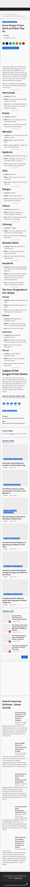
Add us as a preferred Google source (10, 48)
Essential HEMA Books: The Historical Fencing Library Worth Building (20, 747)
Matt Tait (18, 783)
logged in (12, 433)
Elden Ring (6, 538)
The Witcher (7, 484)
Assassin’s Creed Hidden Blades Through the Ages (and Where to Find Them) (14, 572)
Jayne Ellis (18, 722)
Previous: (13, 417)
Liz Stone (6, 35)
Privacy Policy (18, 878)
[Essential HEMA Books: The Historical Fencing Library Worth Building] (8, 748)
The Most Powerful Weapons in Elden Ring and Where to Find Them (14, 544)
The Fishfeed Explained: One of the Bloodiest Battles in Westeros (6, 638)
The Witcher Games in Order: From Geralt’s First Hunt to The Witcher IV (14, 491)
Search (24, 657)
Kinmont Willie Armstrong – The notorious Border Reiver (6, 618)
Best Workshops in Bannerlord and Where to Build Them (13, 518)
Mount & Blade (12, 510)
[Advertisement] (15, 678)
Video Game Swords (12, 22)
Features (6, 510)
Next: (13, 422)
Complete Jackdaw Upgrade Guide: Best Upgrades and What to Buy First (14, 600)
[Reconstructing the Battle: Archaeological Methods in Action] (8, 812)
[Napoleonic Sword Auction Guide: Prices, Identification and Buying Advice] (8, 779)
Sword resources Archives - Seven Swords (11, 704)
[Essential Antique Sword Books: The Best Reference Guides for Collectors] (8, 718)
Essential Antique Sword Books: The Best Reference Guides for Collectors (20, 716)
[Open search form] (27, 9)
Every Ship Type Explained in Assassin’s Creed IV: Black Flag (13, 464)
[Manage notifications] (27, 884)
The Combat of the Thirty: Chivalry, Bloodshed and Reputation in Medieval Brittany (6, 628)
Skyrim (4, 22)
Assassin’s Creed (8, 459)
